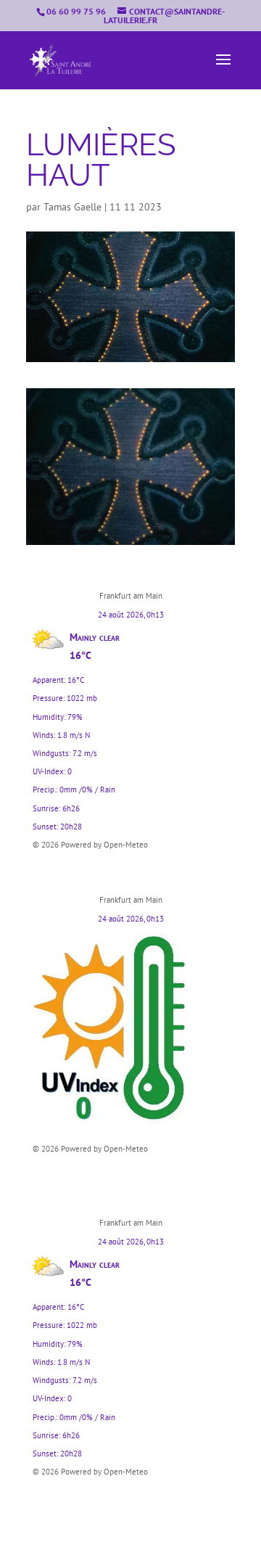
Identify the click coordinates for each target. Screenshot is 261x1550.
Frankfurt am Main (130, 596)
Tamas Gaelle (73, 206)
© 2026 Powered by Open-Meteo (90, 845)
